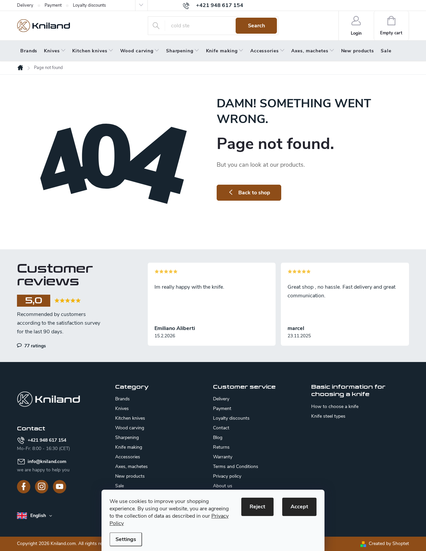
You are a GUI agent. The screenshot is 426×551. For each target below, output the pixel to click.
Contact (221, 428)
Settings (125, 539)
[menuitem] (29, 51)
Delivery (25, 5)
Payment (53, 5)
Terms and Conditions (235, 466)
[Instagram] (41, 486)
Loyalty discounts (89, 5)
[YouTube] (59, 486)
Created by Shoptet (389, 543)
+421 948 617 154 (47, 440)
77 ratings (34, 346)
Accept (299, 506)
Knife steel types (328, 416)
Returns (221, 447)
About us (222, 486)
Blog (217, 437)
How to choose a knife (334, 406)
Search (256, 25)
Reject (257, 506)
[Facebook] (23, 486)
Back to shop (254, 192)
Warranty (222, 457)
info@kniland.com (47, 461)
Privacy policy (227, 476)
